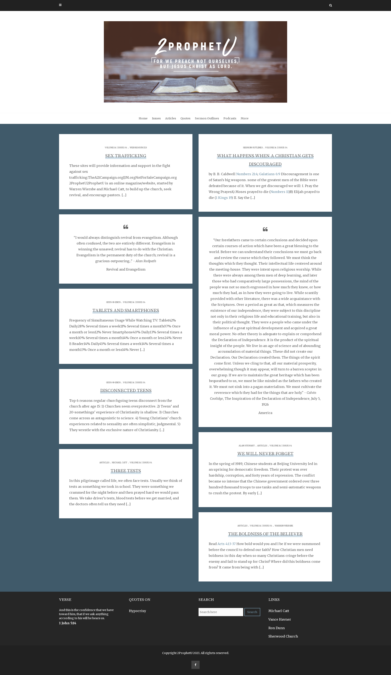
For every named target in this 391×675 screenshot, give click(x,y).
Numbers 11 (279, 192)
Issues (156, 118)
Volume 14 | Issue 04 (116, 147)
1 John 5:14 (67, 623)
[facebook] (195, 665)
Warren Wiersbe (284, 525)
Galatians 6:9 (269, 174)
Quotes (185, 118)
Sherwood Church (283, 636)
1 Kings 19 (224, 198)
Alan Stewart (247, 445)
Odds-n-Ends (113, 302)
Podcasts (229, 118)
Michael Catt (119, 462)
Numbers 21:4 (246, 174)
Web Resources (138, 147)
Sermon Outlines (207, 118)
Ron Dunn (276, 628)
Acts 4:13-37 (226, 544)
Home (143, 118)
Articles (170, 118)
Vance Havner (279, 619)
